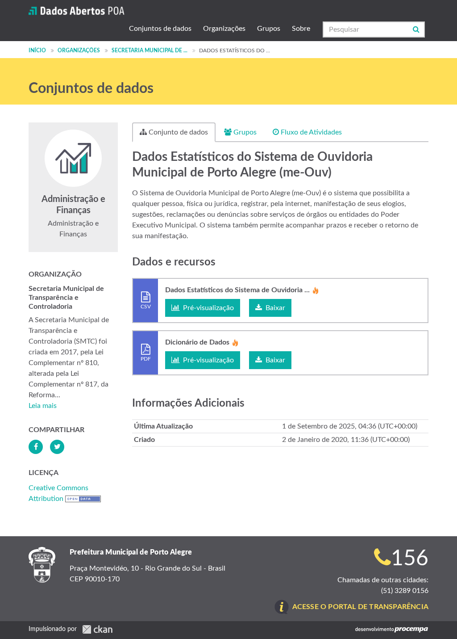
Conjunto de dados (177, 132)
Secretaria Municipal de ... (149, 50)
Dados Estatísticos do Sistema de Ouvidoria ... (237, 290)
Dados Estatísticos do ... (234, 50)
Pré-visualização (207, 307)
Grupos (268, 28)
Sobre (301, 28)
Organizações (224, 28)
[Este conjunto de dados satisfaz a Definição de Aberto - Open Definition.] (83, 498)
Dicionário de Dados (197, 342)
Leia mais (43, 405)
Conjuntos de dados (160, 28)
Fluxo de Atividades (310, 132)
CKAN (97, 629)
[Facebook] (36, 447)
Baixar (274, 307)
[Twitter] (57, 447)
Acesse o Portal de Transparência (360, 606)
